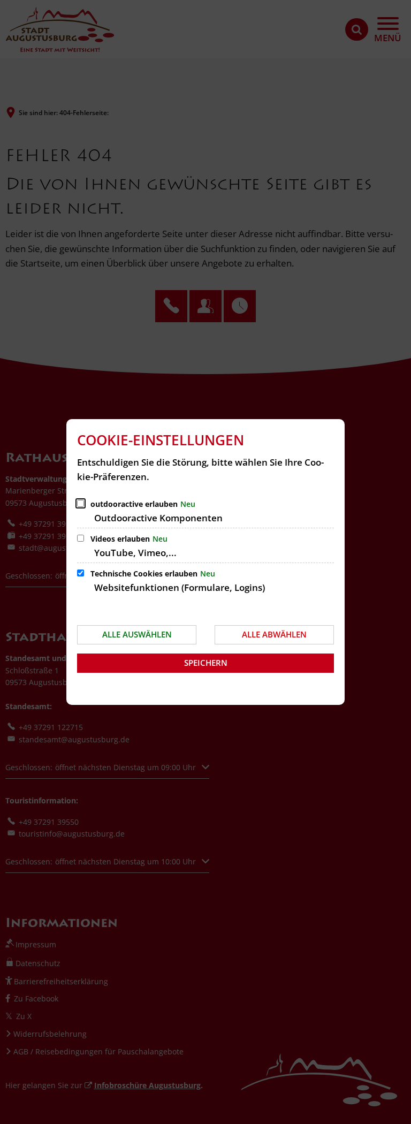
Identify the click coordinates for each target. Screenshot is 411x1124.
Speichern (205, 662)
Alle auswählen (137, 634)
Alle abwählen (274, 634)
